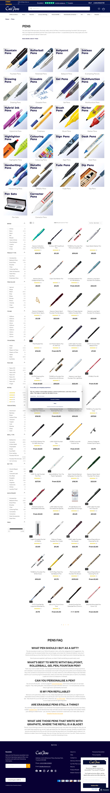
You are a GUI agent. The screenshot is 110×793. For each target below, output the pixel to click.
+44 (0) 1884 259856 (46, 763)
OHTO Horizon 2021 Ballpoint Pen (93, 344)
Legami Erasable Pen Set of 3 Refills (37, 540)
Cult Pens (11, 785)
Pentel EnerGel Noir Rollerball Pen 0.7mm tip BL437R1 (75, 605)
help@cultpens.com (45, 766)
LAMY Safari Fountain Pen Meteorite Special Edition (56, 507)
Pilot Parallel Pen (38, 344)
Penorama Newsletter (98, 752)
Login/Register (99, 3)
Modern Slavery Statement (77, 772)
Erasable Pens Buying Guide (55, 713)
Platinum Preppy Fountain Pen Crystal (56, 540)
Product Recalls (74, 770)
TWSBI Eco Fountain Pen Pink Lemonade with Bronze (75, 247)
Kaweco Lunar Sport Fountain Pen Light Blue (75, 377)
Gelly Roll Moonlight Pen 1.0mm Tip (93, 605)
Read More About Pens (30, 38)
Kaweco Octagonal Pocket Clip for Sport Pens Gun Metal (93, 442)
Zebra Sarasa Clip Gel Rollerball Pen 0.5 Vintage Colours (56, 410)
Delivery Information (76, 761)
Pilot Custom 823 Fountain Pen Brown (75, 573)
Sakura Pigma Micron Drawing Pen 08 (93, 540)
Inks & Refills (55, 14)
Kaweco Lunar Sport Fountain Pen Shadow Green (93, 312)
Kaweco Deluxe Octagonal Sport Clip (38, 279)
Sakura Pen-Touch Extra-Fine (56, 605)
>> (68, 624)
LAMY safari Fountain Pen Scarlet (74, 540)
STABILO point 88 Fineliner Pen (75, 442)
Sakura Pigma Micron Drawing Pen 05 (93, 573)
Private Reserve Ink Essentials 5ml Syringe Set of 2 (75, 507)
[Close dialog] (106, 759)
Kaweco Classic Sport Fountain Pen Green (93, 475)
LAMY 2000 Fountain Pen (56, 442)
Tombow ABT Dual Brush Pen (56, 247)
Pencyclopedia (96, 755)
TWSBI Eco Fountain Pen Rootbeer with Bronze (75, 410)
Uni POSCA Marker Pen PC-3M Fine (56, 344)
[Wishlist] (99, 9)
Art (82, 14)
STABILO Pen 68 (93, 376)
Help (90, 3)
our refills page (61, 698)
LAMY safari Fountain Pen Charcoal (93, 507)
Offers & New (13, 14)
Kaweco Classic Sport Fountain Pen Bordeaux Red (56, 312)
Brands (97, 14)
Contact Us (73, 758)
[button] (103, 9)
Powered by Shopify (17, 785)
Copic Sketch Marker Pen (93, 246)
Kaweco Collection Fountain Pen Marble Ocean (38, 247)
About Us (73, 752)
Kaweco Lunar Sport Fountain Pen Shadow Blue (93, 279)
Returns (72, 767)
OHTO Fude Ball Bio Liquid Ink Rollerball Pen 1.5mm (38, 605)
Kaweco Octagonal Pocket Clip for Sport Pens (38, 312)
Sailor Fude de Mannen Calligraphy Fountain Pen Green (74, 475)
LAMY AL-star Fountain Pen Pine (38, 475)
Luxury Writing (42, 14)
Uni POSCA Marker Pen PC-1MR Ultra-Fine (38, 442)
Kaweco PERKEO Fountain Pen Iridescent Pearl (38, 410)
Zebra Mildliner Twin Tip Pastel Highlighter (56, 475)
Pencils (31, 14)
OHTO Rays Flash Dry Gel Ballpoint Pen (56, 573)
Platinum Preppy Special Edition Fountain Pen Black (75, 312)
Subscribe (94, 786)
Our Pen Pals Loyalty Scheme (78, 764)
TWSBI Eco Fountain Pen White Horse (37, 573)
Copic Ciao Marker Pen (56, 278)
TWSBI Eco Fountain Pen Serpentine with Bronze (56, 377)
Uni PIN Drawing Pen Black (38, 377)
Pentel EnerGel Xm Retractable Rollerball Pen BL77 (37, 507)
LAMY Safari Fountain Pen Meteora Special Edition (74, 345)
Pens (23, 14)
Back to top (54, 745)
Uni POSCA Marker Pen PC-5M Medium (75, 279)
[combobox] (59, 8)
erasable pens (33, 709)
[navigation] (18, 377)
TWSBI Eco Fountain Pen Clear (93, 410)
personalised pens (57, 684)
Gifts (88, 14)
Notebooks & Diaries (70, 14)
